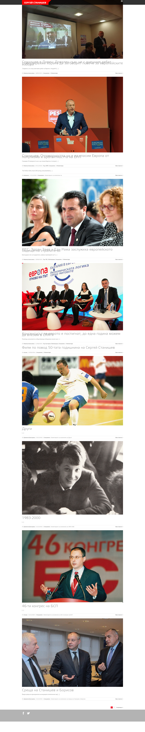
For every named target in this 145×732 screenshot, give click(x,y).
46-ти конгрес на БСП (40, 620)
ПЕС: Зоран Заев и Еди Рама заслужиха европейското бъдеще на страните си (67, 264)
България (48, 358)
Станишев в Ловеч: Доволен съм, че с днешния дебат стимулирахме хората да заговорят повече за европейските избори (72, 63)
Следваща (119, 722)
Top (44, 180)
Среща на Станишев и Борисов (48, 705)
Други (27, 443)
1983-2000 (31, 532)
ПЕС (46, 274)
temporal (26, 189)
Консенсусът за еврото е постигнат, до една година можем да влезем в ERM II (71, 349)
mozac (25, 367)
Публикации (51, 274)
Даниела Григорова (29, 452)
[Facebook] (23, 727)
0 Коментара (54, 73)
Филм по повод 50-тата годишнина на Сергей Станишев (68, 362)
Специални (46, 73)
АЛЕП (46, 180)
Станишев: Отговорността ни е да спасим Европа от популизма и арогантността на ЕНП (65, 171)
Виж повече (119, 73)
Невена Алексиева (29, 73)
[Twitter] (28, 727)
